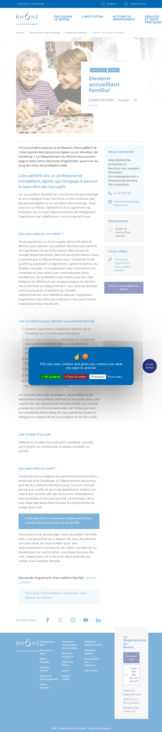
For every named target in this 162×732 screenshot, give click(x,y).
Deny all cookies (76, 376)
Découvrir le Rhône (63, 18)
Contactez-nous (138, 4)
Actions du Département (124, 18)
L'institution (92, 16)
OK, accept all (52, 376)
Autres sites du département (31, 4)
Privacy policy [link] (115, 376)
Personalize (97, 376)
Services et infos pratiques (153, 19)
